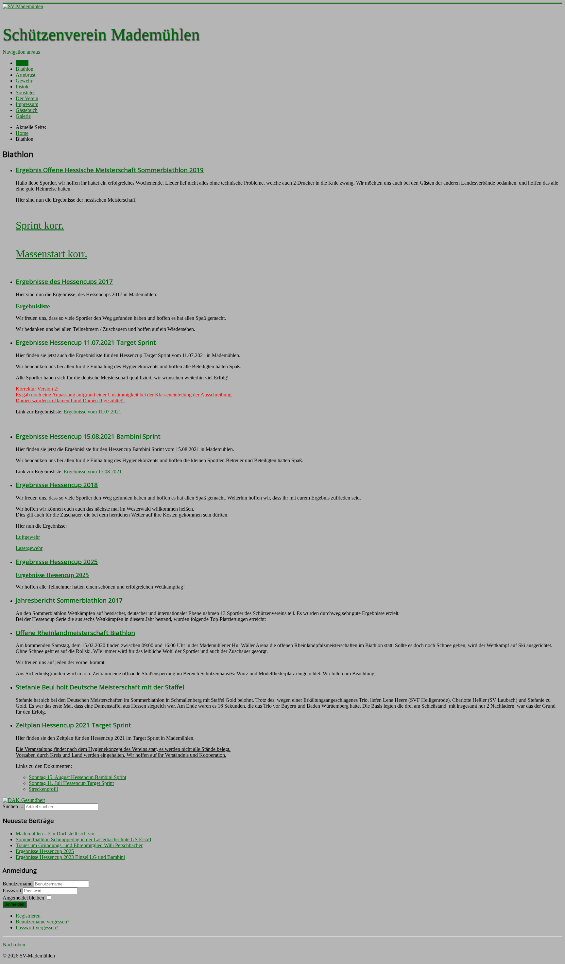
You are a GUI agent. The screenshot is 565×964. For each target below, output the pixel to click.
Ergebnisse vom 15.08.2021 (93, 471)
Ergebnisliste (33, 306)
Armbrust (25, 75)
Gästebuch (27, 110)
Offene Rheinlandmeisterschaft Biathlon (75, 632)
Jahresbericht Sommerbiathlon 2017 (69, 600)
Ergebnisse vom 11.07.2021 (92, 411)
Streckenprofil (43, 789)
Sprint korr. (40, 225)
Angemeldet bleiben (23, 897)
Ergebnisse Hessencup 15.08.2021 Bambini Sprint (88, 436)
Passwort (13, 890)
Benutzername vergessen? (42, 921)
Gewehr (24, 80)
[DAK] (24, 800)
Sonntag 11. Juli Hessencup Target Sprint (71, 783)
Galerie (23, 116)
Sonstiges (25, 92)
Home (22, 63)
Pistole (22, 86)
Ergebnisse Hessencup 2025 (57, 561)
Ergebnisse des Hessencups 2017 (64, 281)
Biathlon (24, 69)
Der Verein (27, 98)
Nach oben (14, 944)
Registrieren (28, 916)
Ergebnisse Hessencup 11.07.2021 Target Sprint (86, 342)
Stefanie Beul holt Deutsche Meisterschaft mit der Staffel (100, 687)
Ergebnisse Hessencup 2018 (57, 485)
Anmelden (14, 904)
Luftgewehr (28, 537)
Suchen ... (13, 806)
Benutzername (17, 883)
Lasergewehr (29, 548)
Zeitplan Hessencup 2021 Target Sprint (73, 725)
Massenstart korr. (51, 254)
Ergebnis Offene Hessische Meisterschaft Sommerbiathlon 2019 (110, 170)
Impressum (27, 104)
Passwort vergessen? (37, 927)
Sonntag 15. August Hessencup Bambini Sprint (77, 777)
